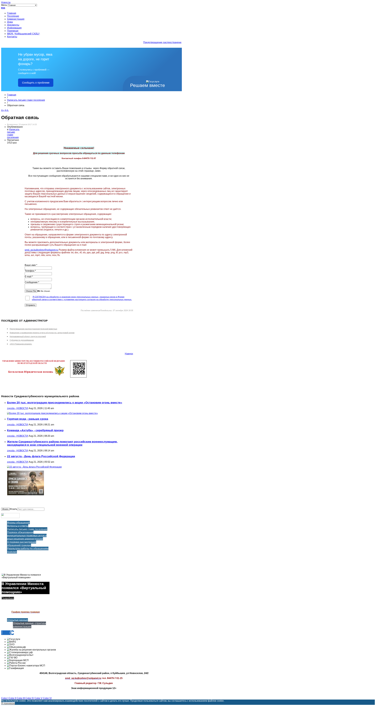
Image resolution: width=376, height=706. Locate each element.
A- (7, 110)
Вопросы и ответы (17, 525)
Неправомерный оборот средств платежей (28, 337)
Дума (10, 22)
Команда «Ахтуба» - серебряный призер (35, 430)
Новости (5, 2)
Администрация (15, 19)
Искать (5, 509)
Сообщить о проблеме (35, 82)
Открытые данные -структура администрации (29, 625)
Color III (21, 698)
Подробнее (8, 598)
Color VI (47, 698)
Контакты (12, 36)
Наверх (129, 353)
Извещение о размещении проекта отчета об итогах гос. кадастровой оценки (42, 333)
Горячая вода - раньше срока (27, 418)
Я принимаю (8, 703)
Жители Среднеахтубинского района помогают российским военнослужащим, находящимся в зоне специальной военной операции (62, 443)
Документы (13, 25)
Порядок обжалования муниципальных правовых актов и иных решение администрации (27, 535)
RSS (3, 8)
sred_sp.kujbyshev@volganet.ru (41, 250)
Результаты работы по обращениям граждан (27, 550)
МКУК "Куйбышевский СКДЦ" (23, 33)
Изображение (32, 291)
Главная (11, 13)
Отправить (30, 305)
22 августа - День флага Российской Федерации (41, 456)
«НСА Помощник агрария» (21, 344)
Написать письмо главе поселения (26, 100)
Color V (38, 698)
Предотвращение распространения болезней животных (169, 42)
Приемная (12, 31)
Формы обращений (18, 522)
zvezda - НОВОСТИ (17, 408)
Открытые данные (17, 620)
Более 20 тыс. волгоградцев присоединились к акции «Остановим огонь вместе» (64, 402)
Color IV (29, 698)
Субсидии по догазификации (22, 340)
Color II (12, 698)
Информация (14, 28)
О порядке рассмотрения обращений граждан (21, 543)
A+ (2, 110)
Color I (4, 698)
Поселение (13, 16)
